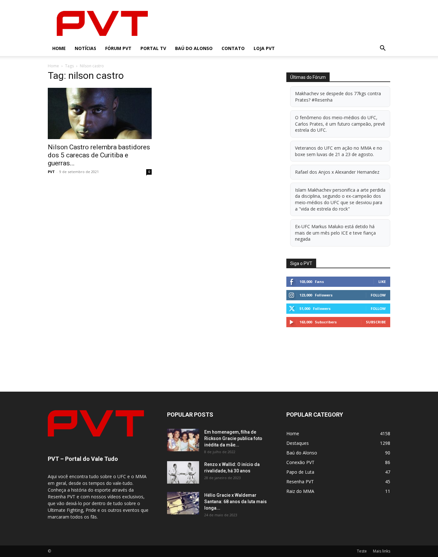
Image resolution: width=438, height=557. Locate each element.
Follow (378, 295)
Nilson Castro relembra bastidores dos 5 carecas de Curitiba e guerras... (99, 155)
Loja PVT (264, 48)
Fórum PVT (118, 48)
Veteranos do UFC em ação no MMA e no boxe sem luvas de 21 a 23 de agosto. (338, 151)
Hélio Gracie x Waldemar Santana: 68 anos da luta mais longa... (235, 502)
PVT (51, 171)
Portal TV (153, 48)
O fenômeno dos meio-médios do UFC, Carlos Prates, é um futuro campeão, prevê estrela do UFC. (340, 123)
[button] (382, 49)
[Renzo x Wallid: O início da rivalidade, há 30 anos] (183, 472)
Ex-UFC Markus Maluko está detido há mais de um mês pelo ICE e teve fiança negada (335, 232)
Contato (233, 48)
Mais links (381, 551)
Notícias (85, 48)
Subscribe (376, 322)
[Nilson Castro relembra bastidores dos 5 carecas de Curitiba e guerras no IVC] (100, 113)
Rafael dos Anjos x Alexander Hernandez (337, 172)
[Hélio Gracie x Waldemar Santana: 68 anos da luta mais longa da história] (183, 503)
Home (59, 48)
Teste (362, 551)
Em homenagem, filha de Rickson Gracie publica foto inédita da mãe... (233, 438)
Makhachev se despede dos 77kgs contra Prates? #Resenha (338, 96)
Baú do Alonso (194, 48)
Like (382, 281)
